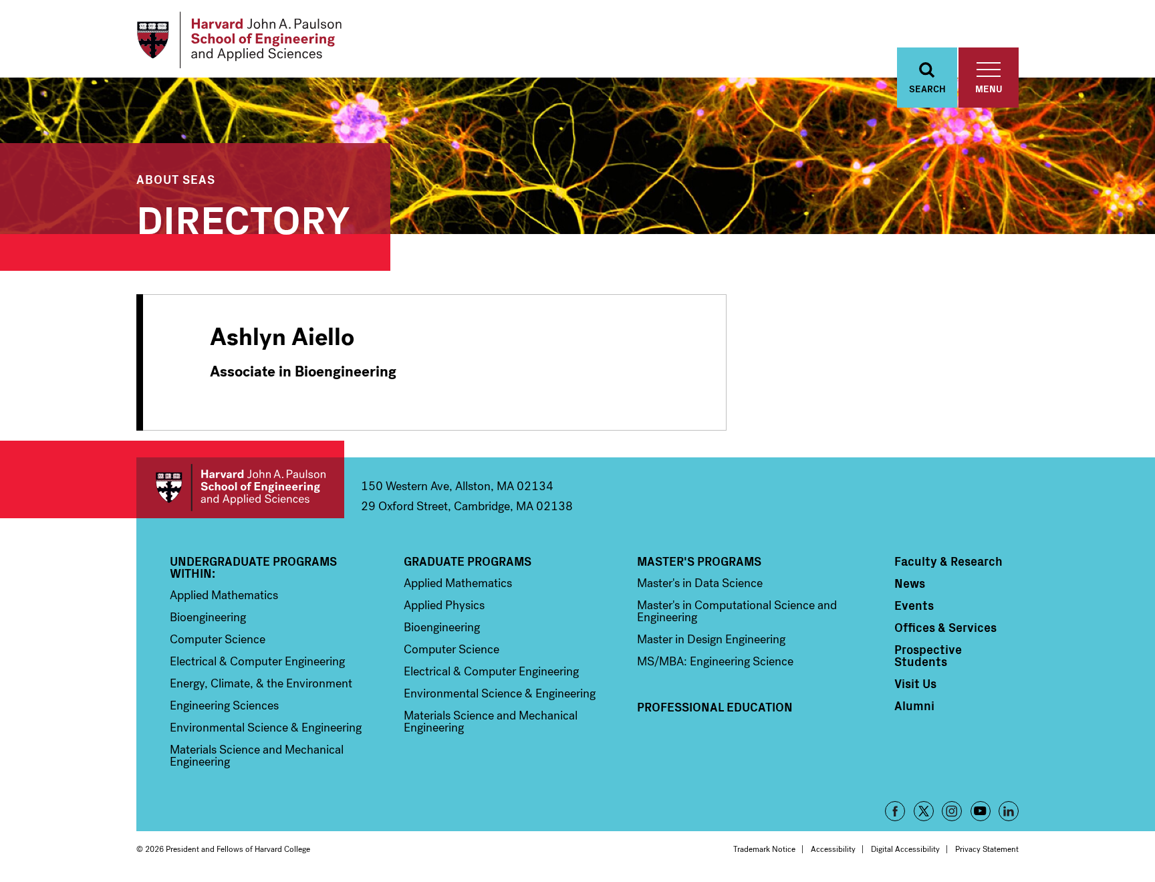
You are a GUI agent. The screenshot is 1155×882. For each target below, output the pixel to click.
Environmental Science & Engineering (266, 728)
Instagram (952, 811)
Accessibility (833, 849)
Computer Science (217, 639)
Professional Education (715, 707)
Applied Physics (444, 605)
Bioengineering (208, 617)
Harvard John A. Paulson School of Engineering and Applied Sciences (240, 487)
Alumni (914, 705)
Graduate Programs (467, 561)
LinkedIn (1009, 811)
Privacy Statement (987, 849)
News (909, 583)
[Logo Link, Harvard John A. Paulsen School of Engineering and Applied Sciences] (239, 40)
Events (914, 605)
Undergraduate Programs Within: (253, 567)
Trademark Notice (764, 849)
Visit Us (915, 683)
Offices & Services (945, 627)
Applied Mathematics (224, 595)
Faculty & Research (948, 561)
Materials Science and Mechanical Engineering (257, 756)
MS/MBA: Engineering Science (715, 661)
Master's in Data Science (700, 583)
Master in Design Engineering (711, 639)
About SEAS (175, 179)
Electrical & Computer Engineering (257, 661)
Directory (243, 217)
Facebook (895, 811)
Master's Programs (699, 561)
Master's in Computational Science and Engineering (737, 611)
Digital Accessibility (905, 849)
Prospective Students (928, 655)
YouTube (981, 811)
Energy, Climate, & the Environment (261, 683)
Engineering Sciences (224, 705)
